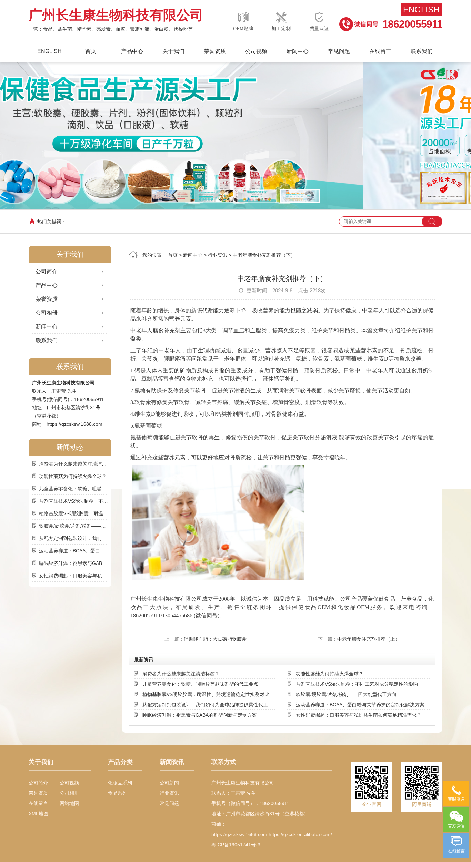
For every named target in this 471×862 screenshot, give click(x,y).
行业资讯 (217, 255)
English (421, 9)
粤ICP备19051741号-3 (235, 845)
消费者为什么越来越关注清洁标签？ (73, 464)
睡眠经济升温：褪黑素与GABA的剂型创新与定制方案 (73, 563)
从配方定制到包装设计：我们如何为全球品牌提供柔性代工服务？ (73, 538)
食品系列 (117, 793)
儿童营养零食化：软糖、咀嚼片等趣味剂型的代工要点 (73, 488)
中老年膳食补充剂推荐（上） (368, 639)
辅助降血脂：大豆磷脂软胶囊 (215, 639)
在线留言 (380, 51)
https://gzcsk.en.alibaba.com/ (300, 834)
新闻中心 (298, 51)
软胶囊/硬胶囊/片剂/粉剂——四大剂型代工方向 (73, 526)
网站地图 (69, 803)
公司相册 (47, 313)
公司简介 (47, 271)
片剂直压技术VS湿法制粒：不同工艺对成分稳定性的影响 (73, 501)
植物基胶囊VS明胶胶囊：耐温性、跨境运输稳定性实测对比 (73, 513)
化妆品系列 (120, 782)
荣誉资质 (215, 51)
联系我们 (422, 51)
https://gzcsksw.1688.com (74, 424)
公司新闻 (169, 782)
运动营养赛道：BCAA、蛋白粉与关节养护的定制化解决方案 (73, 551)
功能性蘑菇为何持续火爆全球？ (73, 476)
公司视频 (256, 51)
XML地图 (38, 813)
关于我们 (173, 51)
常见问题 (339, 51)
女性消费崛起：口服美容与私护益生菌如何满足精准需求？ (73, 575)
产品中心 (132, 51)
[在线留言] (456, 845)
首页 (90, 51)
